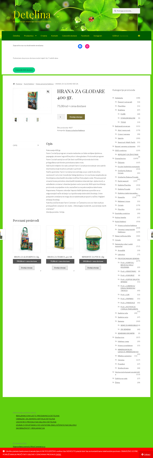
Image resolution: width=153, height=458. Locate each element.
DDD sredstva (120, 150)
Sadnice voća (123, 317)
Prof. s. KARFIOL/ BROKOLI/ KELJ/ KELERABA (127, 265)
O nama (44, 36)
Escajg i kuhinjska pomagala (129, 167)
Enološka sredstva (122, 213)
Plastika (121, 209)
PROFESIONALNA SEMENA (128, 258)
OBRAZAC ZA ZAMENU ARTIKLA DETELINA (35, 419)
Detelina (32, 14)
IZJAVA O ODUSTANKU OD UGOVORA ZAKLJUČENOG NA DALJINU (46, 425)
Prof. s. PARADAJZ (128, 303)
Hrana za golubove (125, 345)
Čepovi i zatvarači (125, 102)
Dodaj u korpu (76, 117)
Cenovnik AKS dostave (24, 70)
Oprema (121, 360)
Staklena (121, 110)
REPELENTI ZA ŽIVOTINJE (128, 154)
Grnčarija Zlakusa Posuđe (128, 177)
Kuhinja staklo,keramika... (128, 193)
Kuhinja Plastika (124, 185)
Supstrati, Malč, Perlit (126, 142)
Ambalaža (119, 98)
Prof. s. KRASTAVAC (128, 271)
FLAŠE (123, 114)
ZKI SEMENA (126, 329)
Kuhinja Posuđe (124, 189)
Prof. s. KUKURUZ (127, 275)
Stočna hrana (123, 368)
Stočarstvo (119, 337)
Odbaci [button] (147, 454)
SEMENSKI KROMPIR (126, 333)
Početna (19, 84)
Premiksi (121, 364)
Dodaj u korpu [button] (26, 268)
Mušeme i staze (124, 201)
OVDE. (58, 454)
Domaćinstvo (120, 158)
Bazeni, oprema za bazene (125, 146)
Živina (117, 382)
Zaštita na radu (121, 378)
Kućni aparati (123, 181)
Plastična (121, 106)
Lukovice (121, 254)
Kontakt (54, 36)
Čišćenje (121, 162)
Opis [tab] (15, 145)
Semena (121, 321)
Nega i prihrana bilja (123, 236)
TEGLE (123, 122)
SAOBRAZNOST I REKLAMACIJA (30, 428)
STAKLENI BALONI (128, 118)
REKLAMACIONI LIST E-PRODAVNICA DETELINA (37, 416)
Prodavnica (28, 36)
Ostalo (120, 205)
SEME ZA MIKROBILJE (129, 325)
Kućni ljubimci (29, 84)
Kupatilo (121, 197)
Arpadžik (121, 250)
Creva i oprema (124, 134)
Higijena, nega (123, 341)
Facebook (85, 36)
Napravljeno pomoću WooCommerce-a (29, 446)
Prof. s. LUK (125, 295)
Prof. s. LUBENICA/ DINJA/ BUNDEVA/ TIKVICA (128, 288)
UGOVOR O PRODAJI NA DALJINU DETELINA (36, 422)
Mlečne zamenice (124, 356)
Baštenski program (122, 126)
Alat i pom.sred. (124, 130)
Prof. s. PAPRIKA (127, 299)
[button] (48, 92)
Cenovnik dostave (69, 36)
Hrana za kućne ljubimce (45, 84)
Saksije (120, 138)
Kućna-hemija (120, 217)
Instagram (98, 36)
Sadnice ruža (123, 313)
